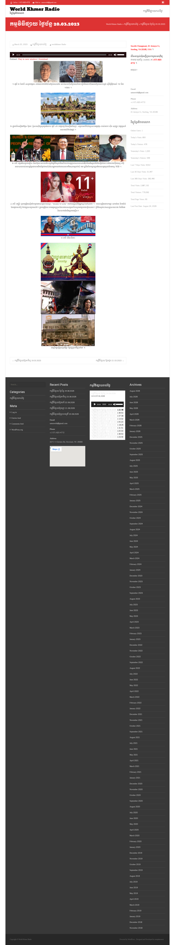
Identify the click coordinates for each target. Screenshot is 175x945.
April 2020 (134, 830)
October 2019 (135, 864)
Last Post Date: (137, 206)
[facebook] (163, 3)
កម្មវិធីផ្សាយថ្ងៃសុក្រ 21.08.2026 (62, 408)
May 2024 (134, 547)
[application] (68, 54)
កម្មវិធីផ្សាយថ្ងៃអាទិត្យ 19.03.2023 (26, 360)
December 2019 (136, 853)
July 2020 (134, 812)
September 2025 (136, 454)
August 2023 (135, 599)
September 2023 (136, 593)
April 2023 (134, 622)
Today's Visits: (136, 137)
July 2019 (133, 882)
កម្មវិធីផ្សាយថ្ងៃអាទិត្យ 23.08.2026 (63, 396)
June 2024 (134, 541)
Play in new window (27, 59)
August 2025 (135, 460)
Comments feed (17, 424)
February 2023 (136, 633)
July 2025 (134, 466)
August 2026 (135, 391)
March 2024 (134, 558)
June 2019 (134, 887)
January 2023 (135, 639)
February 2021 (135, 772)
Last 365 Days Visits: (139, 178)
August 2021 (135, 737)
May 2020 (134, 824)
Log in (14, 412)
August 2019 (135, 876)
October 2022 (135, 656)
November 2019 (136, 858)
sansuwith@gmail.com (139, 92)
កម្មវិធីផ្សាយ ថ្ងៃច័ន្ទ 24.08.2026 (62, 391)
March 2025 (134, 489)
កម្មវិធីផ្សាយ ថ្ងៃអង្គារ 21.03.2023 (110, 360)
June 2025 (134, 472)
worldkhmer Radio (59, 44)
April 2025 (134, 483)
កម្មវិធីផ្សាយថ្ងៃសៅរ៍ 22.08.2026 (62, 402)
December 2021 (136, 714)
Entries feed (16, 418)
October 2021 (135, 726)
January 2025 (135, 500)
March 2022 (134, 697)
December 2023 (136, 575)
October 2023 (135, 587)
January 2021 (135, 778)
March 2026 (134, 420)
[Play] (13, 54)
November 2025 (136, 443)
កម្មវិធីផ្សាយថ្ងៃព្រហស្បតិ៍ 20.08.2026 (64, 414)
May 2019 (134, 893)
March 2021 (134, 766)
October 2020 (135, 795)
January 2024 (135, 570)
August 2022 (135, 668)
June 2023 (134, 610)
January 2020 (135, 847)
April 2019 (134, 899)
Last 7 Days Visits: (138, 165)
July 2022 (134, 674)
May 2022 (134, 685)
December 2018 (136, 922)
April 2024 (134, 552)
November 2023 (136, 581)
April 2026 (134, 414)
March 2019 (134, 905)
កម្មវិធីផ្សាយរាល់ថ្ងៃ (152, 11)
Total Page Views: (138, 199)
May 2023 (134, 616)
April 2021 (134, 760)
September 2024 (136, 523)
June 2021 (134, 749)
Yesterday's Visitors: (139, 158)
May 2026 (134, 408)
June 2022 (134, 679)
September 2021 (136, 731)
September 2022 (136, 662)
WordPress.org (17, 429)
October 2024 (135, 518)
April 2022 (134, 691)
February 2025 (136, 495)
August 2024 (135, 529)
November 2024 (136, 512)
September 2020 (136, 801)
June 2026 (134, 402)
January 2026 (135, 431)
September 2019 (136, 870)
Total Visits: (136, 185)
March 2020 (134, 835)
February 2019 (135, 910)
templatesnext (159, 939)
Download (43, 59)
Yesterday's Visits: (138, 151)
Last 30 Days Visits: (139, 172)
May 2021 (134, 755)
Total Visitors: (136, 192)
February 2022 (136, 703)
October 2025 (135, 448)
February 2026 (135, 425)
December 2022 (136, 645)
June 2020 (134, 818)
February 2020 (136, 841)
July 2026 (134, 396)
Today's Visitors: (137, 144)
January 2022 (135, 708)
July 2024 (134, 535)
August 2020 (135, 806)
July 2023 (134, 604)
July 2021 (134, 743)
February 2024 (135, 564)
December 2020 (136, 783)
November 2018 (136, 928)
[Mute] (115, 54)
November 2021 (136, 720)
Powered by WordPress (127, 939)
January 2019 (135, 916)
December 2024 (136, 506)
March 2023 (134, 627)
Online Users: (136, 130)
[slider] (121, 54)
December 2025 (136, 437)
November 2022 (136, 650)
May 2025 (134, 477)
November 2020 (136, 789)
